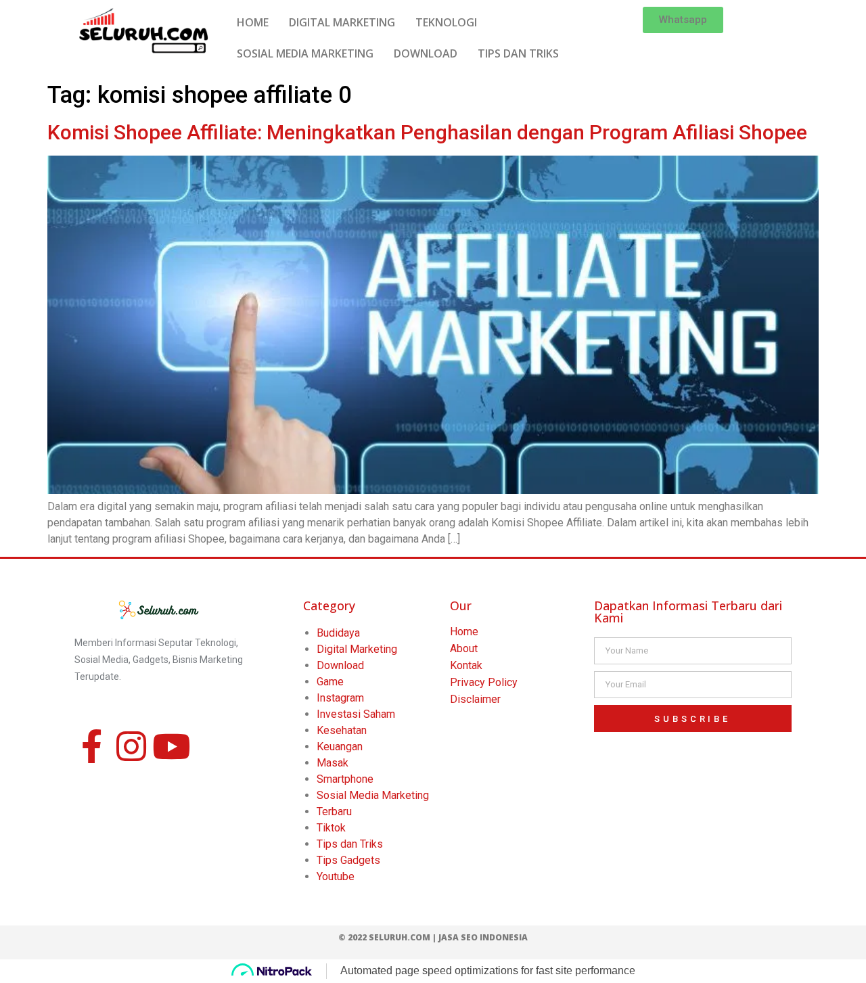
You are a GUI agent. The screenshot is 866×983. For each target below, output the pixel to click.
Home (464, 631)
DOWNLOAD (425, 53)
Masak (332, 762)
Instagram (340, 697)
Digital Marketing (357, 649)
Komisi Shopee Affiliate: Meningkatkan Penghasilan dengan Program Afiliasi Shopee (427, 132)
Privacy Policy (484, 682)
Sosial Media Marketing (373, 795)
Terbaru (334, 811)
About (464, 648)
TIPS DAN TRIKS (518, 53)
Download (340, 665)
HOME (253, 22)
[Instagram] (131, 746)
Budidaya (338, 632)
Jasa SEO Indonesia (483, 937)
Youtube (336, 876)
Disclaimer (475, 699)
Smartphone (345, 779)
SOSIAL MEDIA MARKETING (305, 53)
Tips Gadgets (348, 860)
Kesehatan (342, 730)
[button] (683, 20)
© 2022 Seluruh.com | (388, 937)
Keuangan (340, 746)
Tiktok (331, 827)
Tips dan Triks (350, 844)
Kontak (466, 665)
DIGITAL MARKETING (342, 22)
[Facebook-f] (91, 746)
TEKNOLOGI (446, 22)
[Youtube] (171, 746)
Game (330, 681)
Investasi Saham (356, 714)
